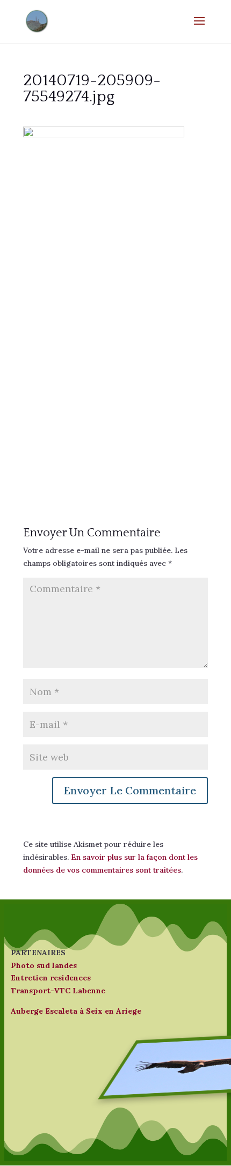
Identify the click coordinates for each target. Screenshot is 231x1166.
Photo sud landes (44, 965)
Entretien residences (51, 978)
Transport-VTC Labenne (58, 990)
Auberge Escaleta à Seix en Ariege (76, 1011)
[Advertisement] (115, 362)
